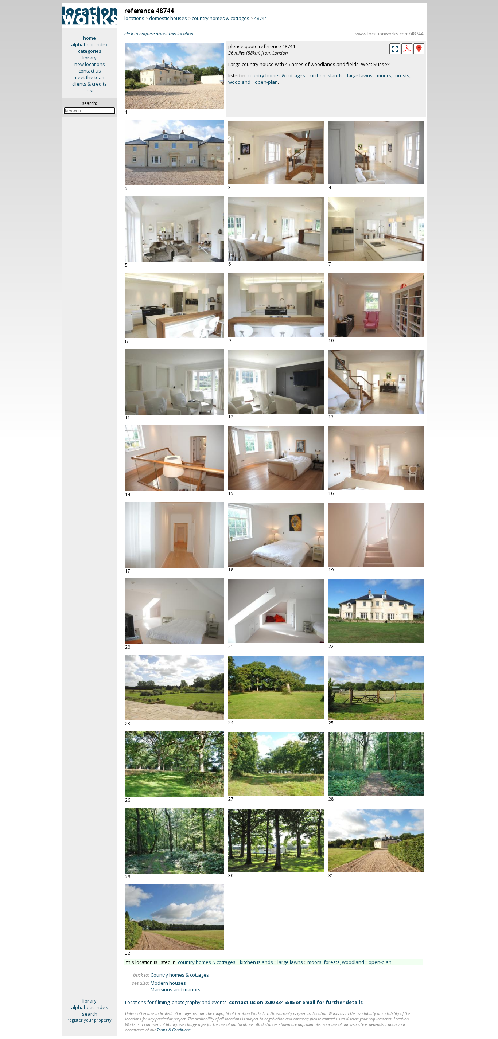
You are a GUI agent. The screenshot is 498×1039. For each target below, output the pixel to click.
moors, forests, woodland (335, 962)
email (308, 1002)
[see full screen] (394, 48)
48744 (260, 18)
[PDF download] (406, 52)
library (89, 57)
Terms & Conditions (174, 1029)
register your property (89, 1020)
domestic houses (168, 18)
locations (134, 18)
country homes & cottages (220, 18)
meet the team (90, 77)
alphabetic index (89, 44)
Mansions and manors (176, 989)
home (89, 38)
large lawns (360, 75)
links (90, 90)
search (89, 1014)
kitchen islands (326, 75)
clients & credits (89, 84)
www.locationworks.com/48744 (389, 33)
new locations (89, 64)
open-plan (266, 82)
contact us (89, 70)
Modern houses (168, 983)
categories (89, 51)
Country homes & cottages (180, 975)
